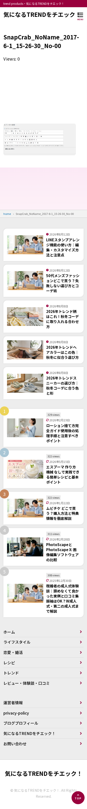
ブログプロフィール (20, 723)
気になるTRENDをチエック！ (42, 14)
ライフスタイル (16, 642)
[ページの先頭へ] (78, 797)
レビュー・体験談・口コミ (26, 683)
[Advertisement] (43, 94)
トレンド (11, 673)
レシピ (9, 663)
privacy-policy (16, 713)
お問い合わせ (15, 744)
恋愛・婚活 (13, 652)
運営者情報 (13, 702)
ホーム (9, 632)
